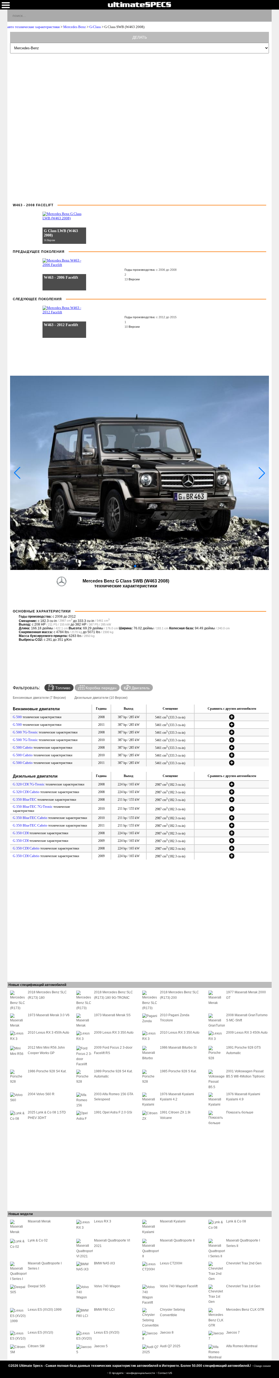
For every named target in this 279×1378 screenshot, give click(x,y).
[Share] (265, 15)
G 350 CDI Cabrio (26, 848)
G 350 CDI (21, 833)
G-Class (95, 27)
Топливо (62, 688)
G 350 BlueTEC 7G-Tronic (33, 807)
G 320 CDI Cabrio (26, 792)
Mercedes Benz (74, 27)
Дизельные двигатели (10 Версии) (101, 698)
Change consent (262, 1365)
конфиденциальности (141, 1372)
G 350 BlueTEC (25, 799)
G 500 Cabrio (23, 747)
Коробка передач (100, 688)
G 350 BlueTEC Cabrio (30, 818)
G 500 (17, 717)
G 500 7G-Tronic (25, 732)
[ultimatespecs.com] (139, 4)
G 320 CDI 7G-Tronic (29, 784)
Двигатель (140, 688)
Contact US (165, 1372)
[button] (135, 566)
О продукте (117, 1372)
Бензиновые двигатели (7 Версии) (39, 698)
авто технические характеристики (33, 27)
